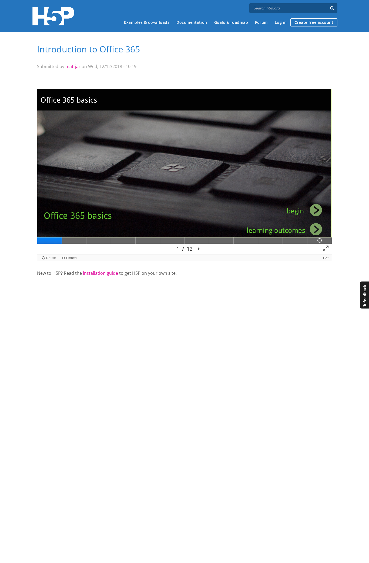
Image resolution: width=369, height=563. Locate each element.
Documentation (191, 22)
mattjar (72, 66)
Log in (281, 22)
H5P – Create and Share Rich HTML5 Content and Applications (53, 16)
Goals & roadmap (231, 22)
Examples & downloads (146, 22)
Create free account (314, 22)
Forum (261, 22)
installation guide (100, 273)
